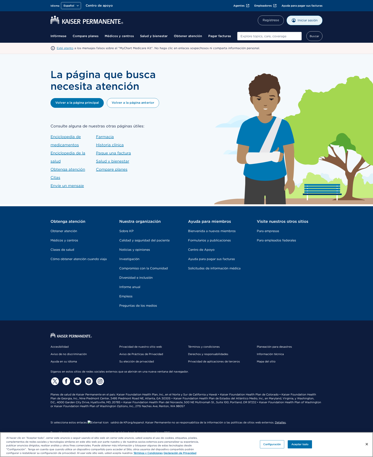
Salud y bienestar (154, 36)
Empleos (125, 296)
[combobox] (269, 36)
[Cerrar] (367, 444)
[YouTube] (77, 381)
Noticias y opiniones (134, 250)
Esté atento (65, 48)
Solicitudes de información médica (214, 268)
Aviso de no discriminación (69, 354)
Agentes (239, 5)
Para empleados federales (276, 240)
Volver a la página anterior (133, 102)
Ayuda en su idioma (64, 361)
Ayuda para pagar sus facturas (301, 5)
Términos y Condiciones (148, 453)
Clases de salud (62, 250)
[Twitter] (54, 381)
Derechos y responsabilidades (208, 354)
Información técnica (270, 354)
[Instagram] (99, 381)
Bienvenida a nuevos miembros (212, 231)
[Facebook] (66, 381)
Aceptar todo (300, 444)
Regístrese (271, 20)
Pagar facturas (219, 36)
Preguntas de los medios (138, 305)
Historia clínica (110, 145)
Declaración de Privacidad (180, 453)
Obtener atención (188, 36)
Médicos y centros (119, 36)
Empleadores (263, 5)
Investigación (129, 259)
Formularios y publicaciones (209, 240)
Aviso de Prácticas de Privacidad (141, 354)
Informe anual (129, 287)
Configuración (272, 444)
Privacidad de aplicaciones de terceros (214, 361)
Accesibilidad (60, 346)
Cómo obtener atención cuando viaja (79, 259)
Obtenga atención (68, 169)
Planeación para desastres (274, 346)
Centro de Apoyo (201, 250)
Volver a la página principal (77, 102)
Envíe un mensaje (67, 185)
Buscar (314, 36)
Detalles (280, 422)
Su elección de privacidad (136, 361)
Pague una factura (113, 153)
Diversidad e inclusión (136, 277)
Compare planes (85, 36)
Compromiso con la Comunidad (143, 268)
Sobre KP (126, 231)
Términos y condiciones (204, 346)
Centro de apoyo (99, 5)
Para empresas (268, 231)
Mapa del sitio (266, 361)
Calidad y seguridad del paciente (144, 240)
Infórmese (58, 36)
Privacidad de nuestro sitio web (140, 346)
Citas (55, 177)
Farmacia (105, 136)
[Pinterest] (88, 381)
